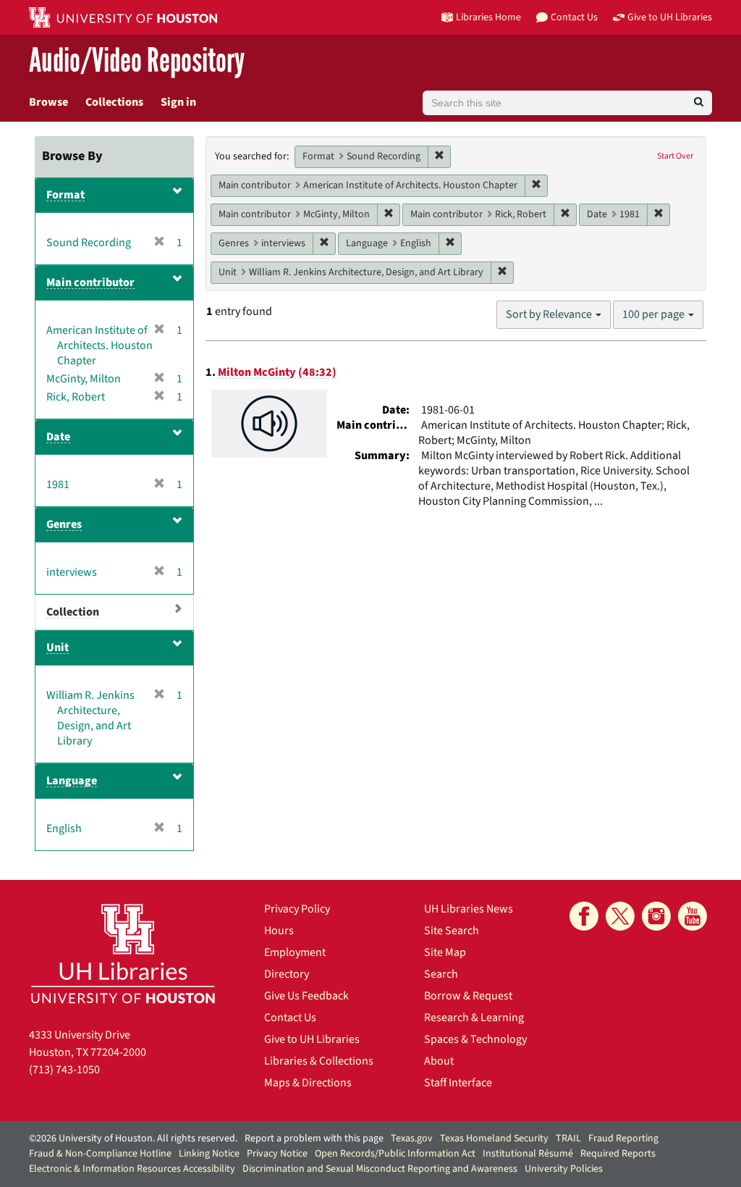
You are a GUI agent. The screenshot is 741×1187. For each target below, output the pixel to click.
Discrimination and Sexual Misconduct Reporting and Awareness (379, 1169)
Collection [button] (72, 612)
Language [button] (71, 781)
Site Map (445, 952)
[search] (698, 103)
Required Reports (618, 1153)
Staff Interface (458, 1083)
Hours (279, 931)
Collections (114, 102)
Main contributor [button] (90, 282)
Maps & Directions (308, 1083)
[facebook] (583, 916)
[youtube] (692, 916)
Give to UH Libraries (312, 1039)
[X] (620, 916)
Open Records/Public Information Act (395, 1153)
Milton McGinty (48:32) (277, 372)
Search (441, 974)
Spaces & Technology (475, 1039)
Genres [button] (64, 524)
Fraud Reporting (623, 1138)
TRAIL (568, 1138)
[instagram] (656, 916)
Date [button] (58, 437)
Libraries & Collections (318, 1061)
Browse (48, 102)
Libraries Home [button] (488, 17)
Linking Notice (209, 1153)
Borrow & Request (468, 996)
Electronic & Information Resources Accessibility (132, 1169)
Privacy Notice (277, 1153)
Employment (295, 952)
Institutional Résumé (528, 1153)
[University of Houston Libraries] (123, 953)
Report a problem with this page (314, 1138)
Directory (286, 974)
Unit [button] (57, 647)
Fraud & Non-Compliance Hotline (100, 1153)
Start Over (675, 156)
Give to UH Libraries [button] (669, 17)
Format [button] (65, 195)
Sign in (178, 102)
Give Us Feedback (306, 996)
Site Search (451, 931)
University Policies (564, 1169)
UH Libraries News (468, 909)
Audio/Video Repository (137, 61)
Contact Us (290, 1017)
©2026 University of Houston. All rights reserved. (133, 1138)
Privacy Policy (297, 909)
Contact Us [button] (574, 17)
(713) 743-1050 (64, 1070)
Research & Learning (474, 1017)
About (439, 1061)
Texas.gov (412, 1138)
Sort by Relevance (550, 314)
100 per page (654, 314)
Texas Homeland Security (494, 1138)
